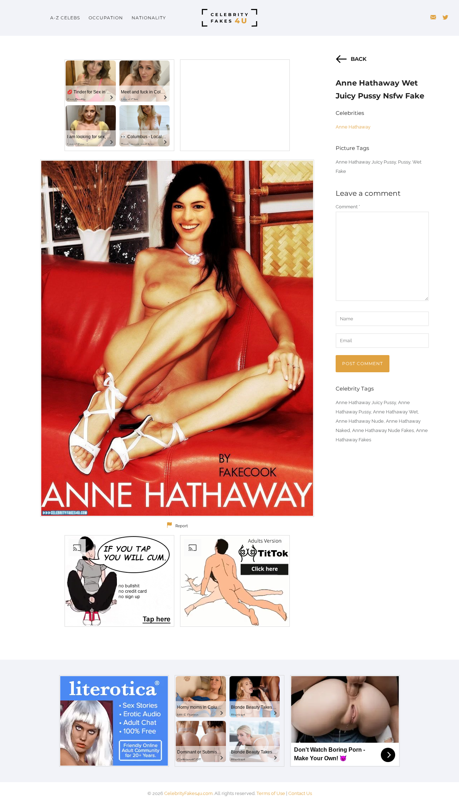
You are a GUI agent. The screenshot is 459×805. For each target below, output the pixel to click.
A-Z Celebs (65, 17)
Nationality (149, 17)
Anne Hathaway (353, 127)
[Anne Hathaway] (177, 338)
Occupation (106, 17)
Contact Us (300, 793)
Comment (348, 206)
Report (181, 526)
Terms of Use (270, 793)
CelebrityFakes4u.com (188, 793)
